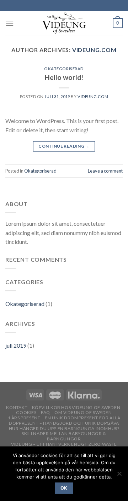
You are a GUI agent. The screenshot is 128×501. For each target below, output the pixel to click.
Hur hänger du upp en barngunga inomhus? (64, 428)
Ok (64, 488)
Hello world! (64, 77)
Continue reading (64, 146)
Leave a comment (105, 171)
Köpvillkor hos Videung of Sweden (76, 407)
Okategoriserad (64, 68)
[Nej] (119, 475)
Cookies (26, 412)
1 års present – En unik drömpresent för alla (64, 417)
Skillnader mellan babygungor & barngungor (64, 436)
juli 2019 (15, 345)
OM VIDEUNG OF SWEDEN (83, 412)
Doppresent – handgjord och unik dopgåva (64, 423)
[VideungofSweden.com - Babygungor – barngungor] (64, 23)
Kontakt (16, 407)
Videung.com (94, 49)
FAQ (45, 412)
